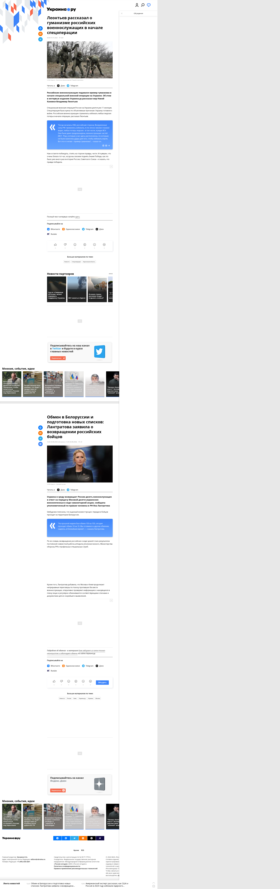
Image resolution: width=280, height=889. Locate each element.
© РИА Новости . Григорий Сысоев (56, 484)
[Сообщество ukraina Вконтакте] (57, 838)
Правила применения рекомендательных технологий (75, 868)
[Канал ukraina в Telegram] (74, 838)
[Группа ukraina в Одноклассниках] (83, 838)
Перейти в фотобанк (77, 80)
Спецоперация (76, 261)
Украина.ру (82, 698)
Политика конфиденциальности (67, 866)
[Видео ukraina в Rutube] (100, 838)
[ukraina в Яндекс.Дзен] (91, 838)
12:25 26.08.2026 (52, 442)
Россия (69, 698)
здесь (77, 217)
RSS (82, 850)
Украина (90, 698)
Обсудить (102, 682)
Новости (66, 261)
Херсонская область (89, 261)
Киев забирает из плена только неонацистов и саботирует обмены (76, 652)
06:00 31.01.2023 (52, 38)
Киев (75, 698)
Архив (76, 850)
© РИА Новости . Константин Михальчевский (59, 80)
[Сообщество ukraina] (66, 838)
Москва (97, 698)
